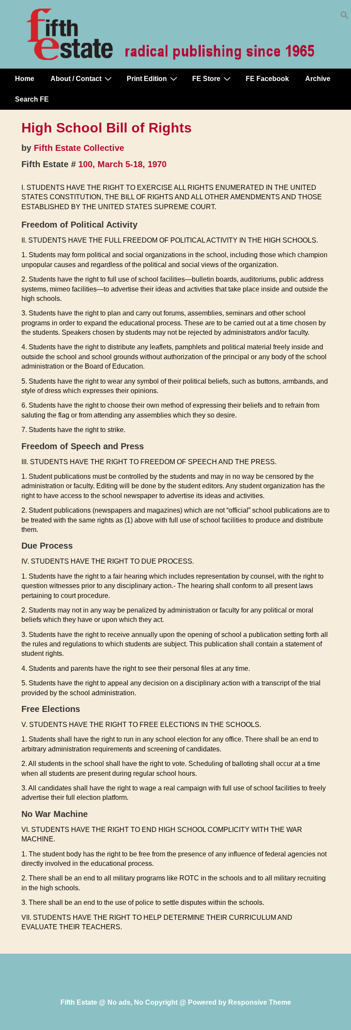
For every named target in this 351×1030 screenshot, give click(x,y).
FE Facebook (267, 78)
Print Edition (147, 78)
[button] (344, 17)
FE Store (206, 78)
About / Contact (76, 78)
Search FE (32, 99)
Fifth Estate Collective (79, 148)
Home (24, 78)
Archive (317, 78)
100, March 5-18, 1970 (122, 164)
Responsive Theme (259, 1002)
